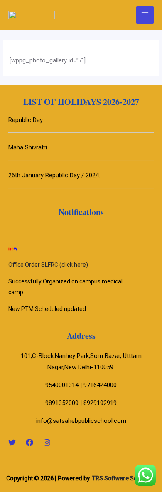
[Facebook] (29, 442)
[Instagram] (47, 442)
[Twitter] (12, 442)
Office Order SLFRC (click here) (48, 264)
